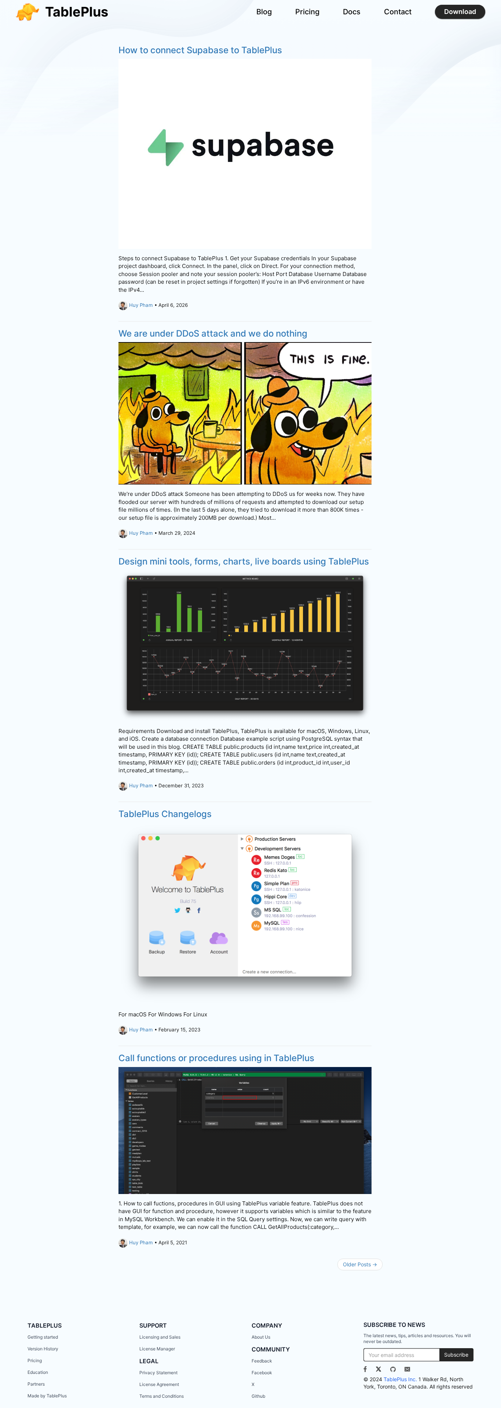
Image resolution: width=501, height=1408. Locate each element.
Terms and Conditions (161, 1396)
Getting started (43, 1337)
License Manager (157, 1348)
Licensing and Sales (159, 1337)
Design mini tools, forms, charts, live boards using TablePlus (243, 561)
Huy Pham (141, 305)
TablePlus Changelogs (165, 814)
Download (460, 11)
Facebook (262, 1372)
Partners (36, 1384)
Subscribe (456, 1354)
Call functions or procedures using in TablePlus (216, 1058)
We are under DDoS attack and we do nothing (212, 333)
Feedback (262, 1361)
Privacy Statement (158, 1372)
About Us (261, 1337)
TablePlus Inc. (400, 1379)
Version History (43, 1348)
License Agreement (159, 1384)
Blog (264, 11)
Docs (352, 11)
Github (258, 1396)
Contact (398, 11)
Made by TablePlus (47, 1395)
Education (38, 1372)
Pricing (307, 11)
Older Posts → (360, 1264)
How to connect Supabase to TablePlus (200, 50)
